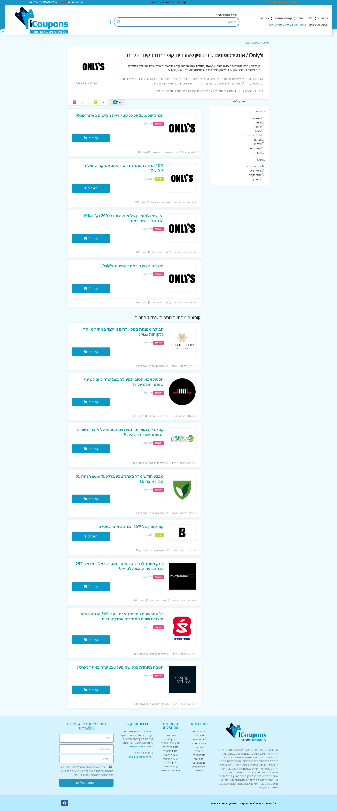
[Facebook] (64, 803)
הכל (117, 102)
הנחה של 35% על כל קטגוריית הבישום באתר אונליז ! (118, 115)
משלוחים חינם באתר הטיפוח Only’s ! (131, 265)
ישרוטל (279, 24)
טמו (271, 24)
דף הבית (323, 18)
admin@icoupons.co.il (141, 757)
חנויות (300, 18)
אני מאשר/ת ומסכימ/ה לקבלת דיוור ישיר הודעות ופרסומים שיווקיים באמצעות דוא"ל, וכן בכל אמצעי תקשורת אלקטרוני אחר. (87, 771)
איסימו (302, 24)
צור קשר (264, 18)
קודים (99, 102)
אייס (287, 24)
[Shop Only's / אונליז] (93, 66)
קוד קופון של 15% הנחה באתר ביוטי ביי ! (129, 526)
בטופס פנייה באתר (138, 746)
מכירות (79, 102)
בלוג (310, 18)
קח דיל (93, 138)
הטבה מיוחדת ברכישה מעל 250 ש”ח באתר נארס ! (120, 667)
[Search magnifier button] (118, 22)
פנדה (294, 24)
